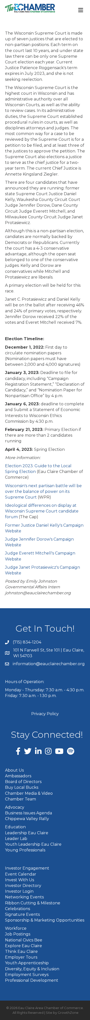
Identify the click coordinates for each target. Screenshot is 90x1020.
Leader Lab (16, 838)
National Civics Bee (23, 940)
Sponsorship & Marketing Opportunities (44, 920)
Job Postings (17, 934)
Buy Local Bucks (21, 787)
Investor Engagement (27, 868)
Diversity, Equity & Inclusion (32, 969)
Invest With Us (19, 880)
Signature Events (22, 914)
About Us (14, 770)
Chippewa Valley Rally (27, 818)
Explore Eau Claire (23, 945)
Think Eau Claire (21, 951)
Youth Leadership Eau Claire (33, 844)
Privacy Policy (45, 713)
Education (15, 827)
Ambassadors (18, 776)
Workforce (15, 928)
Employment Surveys (26, 974)
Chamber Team (20, 799)
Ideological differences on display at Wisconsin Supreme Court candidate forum (41, 511)
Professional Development (31, 980)
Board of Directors (23, 781)
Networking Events (24, 897)
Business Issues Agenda (28, 813)
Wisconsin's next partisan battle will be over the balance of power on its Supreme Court (43, 491)
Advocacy (14, 807)
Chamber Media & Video (29, 793)
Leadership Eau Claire (26, 833)
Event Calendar (20, 874)
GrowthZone (68, 1013)
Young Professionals (25, 850)
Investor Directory (23, 885)
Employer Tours (21, 957)
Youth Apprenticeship (27, 963)
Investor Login (19, 891)
